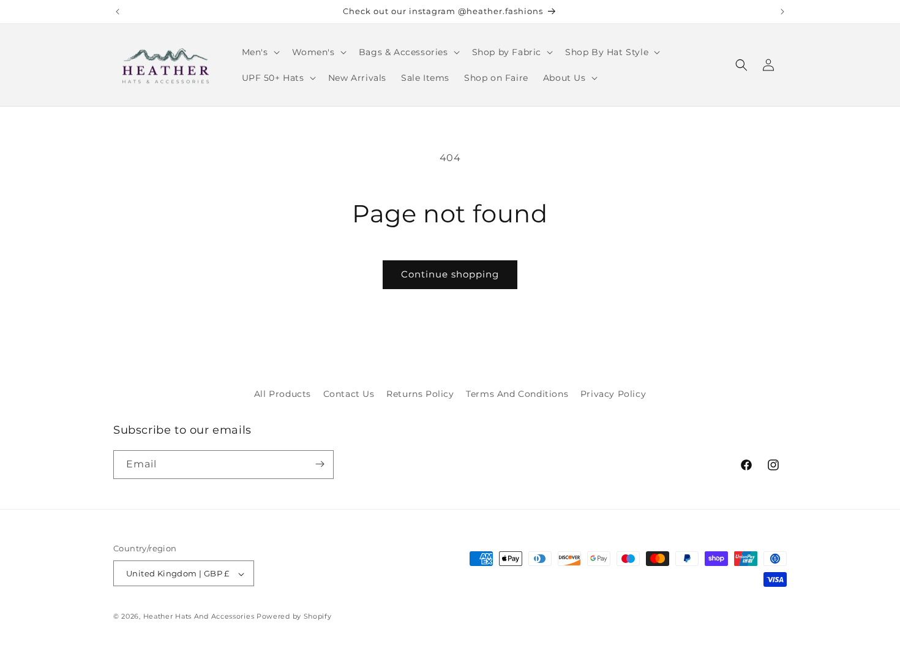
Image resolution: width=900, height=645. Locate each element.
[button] (259, 52)
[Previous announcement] (117, 11)
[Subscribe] (319, 464)
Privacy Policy (613, 393)
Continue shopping (450, 274)
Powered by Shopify (294, 617)
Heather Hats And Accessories (199, 617)
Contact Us (349, 393)
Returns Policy (420, 393)
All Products (282, 393)
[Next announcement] (782, 11)
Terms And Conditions (517, 393)
